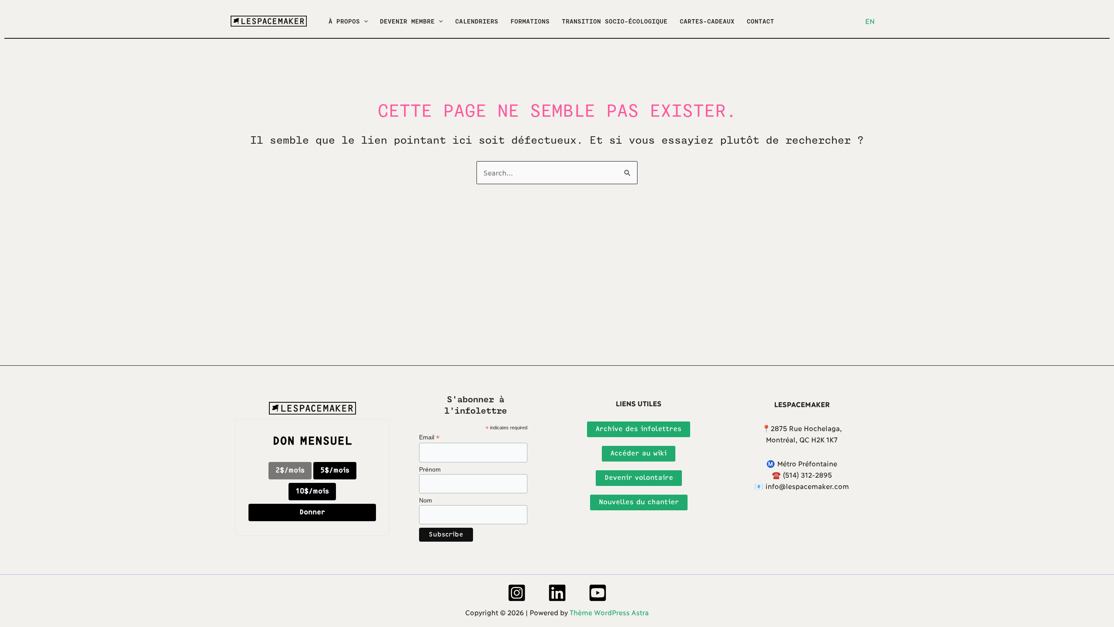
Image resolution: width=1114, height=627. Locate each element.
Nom (425, 500)
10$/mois (312, 491)
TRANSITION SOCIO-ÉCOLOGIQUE (615, 21)
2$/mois (290, 470)
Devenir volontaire (638, 478)
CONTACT (760, 21)
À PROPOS (344, 21)
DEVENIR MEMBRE (407, 21)
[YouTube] (597, 592)
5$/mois (334, 470)
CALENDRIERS (476, 21)
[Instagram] (516, 592)
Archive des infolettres (638, 429)
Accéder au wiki (639, 453)
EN (870, 21)
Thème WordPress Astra (609, 612)
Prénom (430, 469)
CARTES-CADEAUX (707, 21)
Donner (312, 512)
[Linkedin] (557, 592)
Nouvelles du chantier (639, 502)
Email (429, 437)
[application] (364, 21)
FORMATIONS (530, 21)
